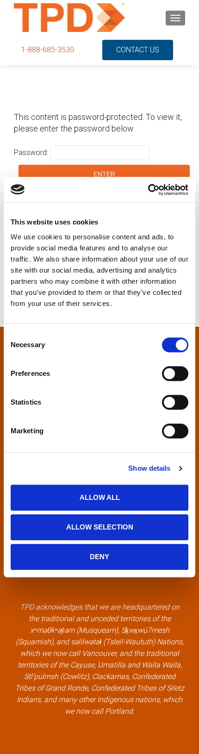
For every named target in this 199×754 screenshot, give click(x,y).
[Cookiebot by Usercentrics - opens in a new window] (147, 190)
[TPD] (69, 17)
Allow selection (99, 527)
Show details (149, 468)
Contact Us (137, 49)
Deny (99, 557)
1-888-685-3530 (47, 49)
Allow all (100, 497)
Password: (32, 152)
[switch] (175, 373)
